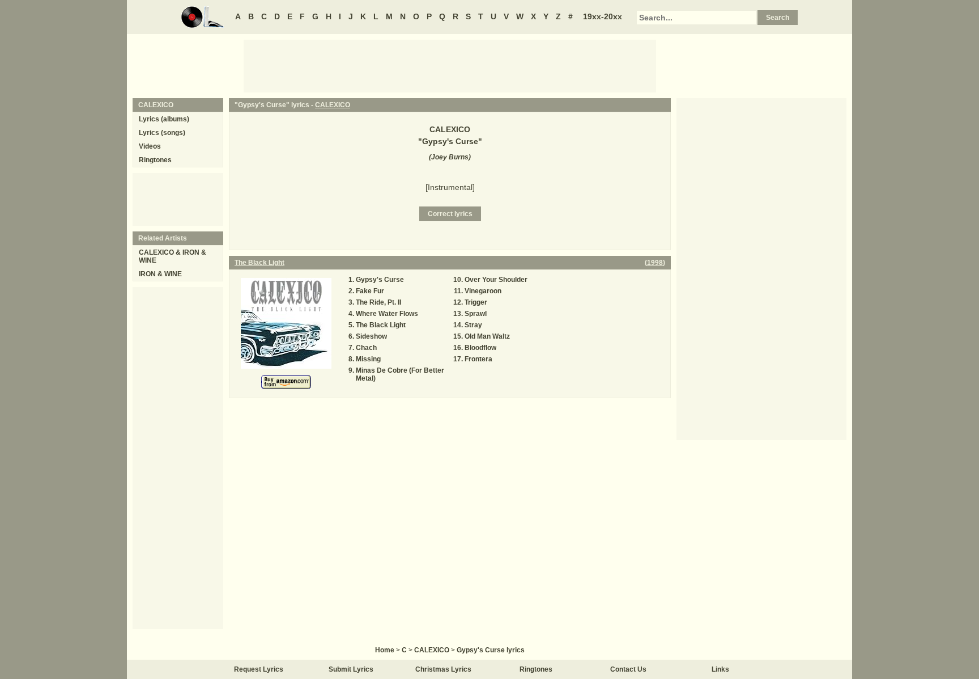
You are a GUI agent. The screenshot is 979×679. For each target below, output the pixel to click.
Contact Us (628, 669)
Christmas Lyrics (443, 669)
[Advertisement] (450, 65)
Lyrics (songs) (162, 133)
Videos (150, 146)
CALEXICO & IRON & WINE (172, 256)
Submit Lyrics (351, 669)
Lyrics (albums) (164, 119)
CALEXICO (332, 105)
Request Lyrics (258, 669)
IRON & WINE (160, 274)
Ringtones (155, 160)
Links (720, 669)
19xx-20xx (602, 16)
